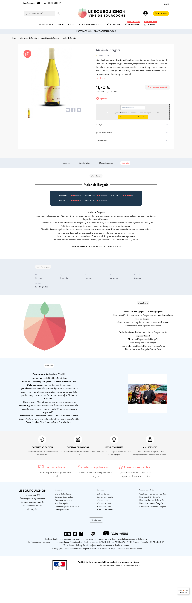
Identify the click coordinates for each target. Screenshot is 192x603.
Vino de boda (102, 500)
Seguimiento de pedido (64, 497)
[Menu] (187, 588)
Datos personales (62, 509)
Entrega (99, 124)
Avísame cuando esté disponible (133, 116)
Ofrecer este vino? (102, 140)
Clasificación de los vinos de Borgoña (154, 493)
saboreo (66, 163)
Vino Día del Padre (105, 509)
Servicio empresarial (105, 497)
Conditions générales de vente (67, 506)
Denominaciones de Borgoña (151, 503)
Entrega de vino (103, 493)
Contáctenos (96, 520)
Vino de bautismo (104, 503)
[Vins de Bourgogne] (101, 13)
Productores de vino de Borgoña (152, 506)
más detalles (101, 78)
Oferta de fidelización (63, 493)
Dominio (125, 163)
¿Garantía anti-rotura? (104, 132)
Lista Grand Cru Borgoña (149, 497)
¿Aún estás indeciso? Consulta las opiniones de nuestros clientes (136, 474)
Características (84, 163)
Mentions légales (61, 503)
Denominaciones (106, 163)
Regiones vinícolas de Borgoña (151, 500)
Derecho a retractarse (63, 500)
